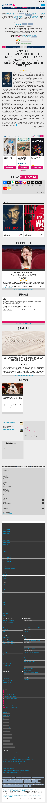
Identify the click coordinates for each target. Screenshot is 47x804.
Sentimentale (20, 16)
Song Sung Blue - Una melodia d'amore (9, 742)
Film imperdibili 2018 (6, 540)
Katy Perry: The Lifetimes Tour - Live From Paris (32, 627)
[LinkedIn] (16, 24)
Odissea (6, 692)
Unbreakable (26, 782)
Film (15, 789)
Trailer (29, 47)
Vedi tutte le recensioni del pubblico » (10, 484)
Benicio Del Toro (32, 13)
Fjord (3, 656)
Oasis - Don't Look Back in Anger (29, 661)
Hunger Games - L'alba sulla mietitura (9, 643)
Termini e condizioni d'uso (25, 795)
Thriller (14, 16)
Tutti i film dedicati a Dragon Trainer (38, 777)
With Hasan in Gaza (27, 670)
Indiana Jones (20, 782)
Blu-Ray (28, 36)
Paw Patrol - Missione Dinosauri (29, 648)
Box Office (37, 789)
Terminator (26, 786)
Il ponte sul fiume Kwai (6, 715)
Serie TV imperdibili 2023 (7, 559)
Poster (32, 47)
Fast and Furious (18, 784)
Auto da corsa (12, 782)
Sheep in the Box (5, 629)
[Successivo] (43, 221)
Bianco (4, 668)
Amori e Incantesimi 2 (27, 654)
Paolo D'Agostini (6, 488)
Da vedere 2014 (22, 13)
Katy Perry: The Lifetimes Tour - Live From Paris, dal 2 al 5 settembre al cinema (16, 770)
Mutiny (25, 657)
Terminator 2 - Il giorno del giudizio (11, 707)
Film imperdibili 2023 (6, 531)
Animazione (5, 578)
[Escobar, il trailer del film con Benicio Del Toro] (12, 394)
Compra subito (34, 36)
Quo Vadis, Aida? (22, 163)
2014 (38, 16)
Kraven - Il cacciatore (6, 745)
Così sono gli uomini (6, 678)
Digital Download (32, 35)
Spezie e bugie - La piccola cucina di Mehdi (31, 652)
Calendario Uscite (19, 789)
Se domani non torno (6, 665)
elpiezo (4, 481)
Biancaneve (22, 779)
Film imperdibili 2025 (6, 527)
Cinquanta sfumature (27, 781)
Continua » (21, 411)
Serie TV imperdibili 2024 (7, 557)
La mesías (33, 160)
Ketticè (25, 638)
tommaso (5, 476)
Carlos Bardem (20, 15)
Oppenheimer (33, 779)
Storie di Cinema (6, 473)
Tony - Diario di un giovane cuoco (8, 622)
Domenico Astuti (6, 477)
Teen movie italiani (11, 784)
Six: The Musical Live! (6, 684)
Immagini (5, 502)
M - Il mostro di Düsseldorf (28, 668)
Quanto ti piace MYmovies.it (7, 522)
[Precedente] (4, 221)
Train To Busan (26, 622)
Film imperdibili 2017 (6, 542)
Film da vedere (5, 544)
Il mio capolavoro (9, 160)
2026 (6, 525)
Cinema (7, 789)
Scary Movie (9, 777)
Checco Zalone (27, 779)
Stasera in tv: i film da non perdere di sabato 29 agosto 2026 (13, 763)
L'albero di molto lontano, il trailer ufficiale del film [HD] (12, 772)
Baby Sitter (38, 779)
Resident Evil (5, 648)
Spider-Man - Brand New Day (10, 694)
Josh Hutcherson (41, 13)
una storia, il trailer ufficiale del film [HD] (9, 764)
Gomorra (13, 777)
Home (4, 789)
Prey (3, 718)
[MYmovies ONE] (37, 136)
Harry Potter (38, 782)
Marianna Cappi (6, 470)
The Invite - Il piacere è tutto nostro (8, 641)
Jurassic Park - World (19, 781)
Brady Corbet (5, 15)
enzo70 (4, 483)
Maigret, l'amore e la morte (7, 680)
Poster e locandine (6, 501)
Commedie (4, 572)
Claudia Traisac (13, 15)
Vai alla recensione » (8, 287)
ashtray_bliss (5, 475)
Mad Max (16, 786)
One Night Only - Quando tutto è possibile (12, 701)
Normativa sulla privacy (14, 795)
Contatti (7, 795)
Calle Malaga (5, 650)
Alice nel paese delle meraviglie (8, 786)
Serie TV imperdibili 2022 (7, 561)
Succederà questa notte (7, 663)
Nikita (4, 721)
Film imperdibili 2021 (6, 535)
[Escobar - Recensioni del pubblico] (23, 268)
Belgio (34, 16)
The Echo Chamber (27, 655)
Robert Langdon (32, 782)
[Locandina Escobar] (7, 86)
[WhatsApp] (18, 24)
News (11, 47)
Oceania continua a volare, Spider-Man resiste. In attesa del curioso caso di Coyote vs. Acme (18, 757)
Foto (36, 47)
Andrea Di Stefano (10, 13)
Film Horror (4, 576)
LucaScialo (5, 482)
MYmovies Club (23, 790)
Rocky (30, 786)
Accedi (43, 4)
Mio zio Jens (5, 673)
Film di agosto (5, 547)
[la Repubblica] (38, 2)
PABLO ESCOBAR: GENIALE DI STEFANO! (23, 273)
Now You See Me (24, 777)
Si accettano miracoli (6, 727)
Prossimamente (6, 790)
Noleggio (24, 35)
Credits (4, 795)
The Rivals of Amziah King (7, 682)
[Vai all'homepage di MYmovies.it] (8, 5)
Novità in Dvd (5, 551)
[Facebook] (11, 24)
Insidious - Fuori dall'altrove (9, 700)
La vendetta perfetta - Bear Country (9, 624)
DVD (25, 36)
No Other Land (5, 724)
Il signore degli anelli (39, 784)
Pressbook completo (7, 503)
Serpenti (25, 659)
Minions (4, 777)
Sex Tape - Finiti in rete (6, 733)
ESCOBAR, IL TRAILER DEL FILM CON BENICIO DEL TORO (12, 397)
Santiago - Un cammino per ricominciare (9, 645)
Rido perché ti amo (6, 712)
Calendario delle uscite (6, 637)
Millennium (4, 784)
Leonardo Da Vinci (11, 781)
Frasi (40, 47)
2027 (3, 525)
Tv (34, 789)
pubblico (42, 18)
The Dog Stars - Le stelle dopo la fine (9, 620)
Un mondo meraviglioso (28, 636)
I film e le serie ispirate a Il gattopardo (12, 779)
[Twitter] (14, 24)
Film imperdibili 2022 (6, 533)
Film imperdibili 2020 (6, 536)
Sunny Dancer (26, 625)
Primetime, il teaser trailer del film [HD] (9, 766)
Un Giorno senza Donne (28, 663)
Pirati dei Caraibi (35, 781)
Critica (14, 47)
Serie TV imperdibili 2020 (7, 564)
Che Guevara (21, 786)
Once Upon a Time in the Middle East (9, 674)
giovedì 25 (15, 17)
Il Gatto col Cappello (6, 659)
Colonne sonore (16, 790)
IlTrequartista (5, 478)
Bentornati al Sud (5, 657)
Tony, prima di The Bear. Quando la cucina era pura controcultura (14, 761)
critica (38, 18)
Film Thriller (5, 574)
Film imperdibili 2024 (6, 529)
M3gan (30, 777)
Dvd (32, 789)
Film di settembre (5, 549)
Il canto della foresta (6, 667)
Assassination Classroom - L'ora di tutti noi (10, 676)
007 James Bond (5, 782)
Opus (4, 779)
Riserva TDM (33, 795)
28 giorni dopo (18, 777)
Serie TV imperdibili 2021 (7, 563)
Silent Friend (26, 633)
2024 (10, 525)
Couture (4, 631)
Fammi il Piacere (27, 634)
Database (11, 789)
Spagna (30, 16)
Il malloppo (26, 631)
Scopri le (23, 289)
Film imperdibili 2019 (6, 538)
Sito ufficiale (5, 508)
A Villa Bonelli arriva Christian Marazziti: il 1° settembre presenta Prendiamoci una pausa (18, 759)
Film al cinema (5, 546)
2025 (8, 525)
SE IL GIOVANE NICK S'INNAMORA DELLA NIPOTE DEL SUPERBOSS (23, 358)
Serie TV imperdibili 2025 (7, 555)
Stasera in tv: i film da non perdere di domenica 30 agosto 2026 (13, 755)
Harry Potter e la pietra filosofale (8, 633)
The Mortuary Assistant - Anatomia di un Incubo (32, 640)
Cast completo (29, 14)
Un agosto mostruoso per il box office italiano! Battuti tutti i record (14, 753)
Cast (7, 47)
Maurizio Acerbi (6, 489)
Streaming (43, 47)
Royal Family (5, 781)
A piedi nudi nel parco (6, 730)
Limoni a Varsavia (6, 625)
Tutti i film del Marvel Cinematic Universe (28, 784)
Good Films (34, 17)
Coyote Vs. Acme (27, 623)
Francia (26, 16)
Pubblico (18, 47)
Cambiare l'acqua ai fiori (7, 661)
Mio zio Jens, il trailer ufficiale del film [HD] (10, 768)
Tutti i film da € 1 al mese (11, 136)
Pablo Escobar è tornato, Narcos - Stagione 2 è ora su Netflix (15, 496)
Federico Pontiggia (6, 490)
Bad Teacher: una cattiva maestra (8, 736)
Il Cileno (4, 627)
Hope (3, 654)
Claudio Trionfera (6, 491)
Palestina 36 (5, 652)
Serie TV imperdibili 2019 (7, 566)
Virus (16, 782)
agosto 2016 (21, 17)
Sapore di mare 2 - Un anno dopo (8, 739)
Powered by (39, 192)
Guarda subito (9, 167)
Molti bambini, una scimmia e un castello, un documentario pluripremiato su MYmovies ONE (18, 752)
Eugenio (4, 479)
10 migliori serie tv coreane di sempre (9, 568)
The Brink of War (5, 685)
